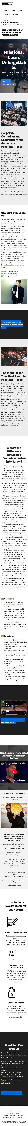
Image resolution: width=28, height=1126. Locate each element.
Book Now (6, 81)
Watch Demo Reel (8, 84)
